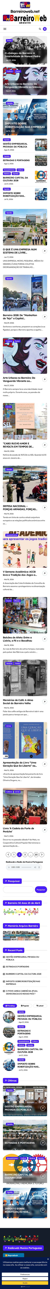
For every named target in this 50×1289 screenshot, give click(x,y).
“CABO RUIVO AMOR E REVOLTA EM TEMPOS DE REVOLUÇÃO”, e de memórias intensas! (20, 448)
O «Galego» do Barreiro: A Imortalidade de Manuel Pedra (22, 55)
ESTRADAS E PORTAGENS (16, 160)
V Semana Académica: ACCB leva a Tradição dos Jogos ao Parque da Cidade (20, 575)
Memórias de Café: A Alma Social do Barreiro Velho (18, 702)
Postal (9, 40)
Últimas (17, 601)
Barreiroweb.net (25, 11)
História (7, 174)
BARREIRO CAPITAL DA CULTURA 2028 (15, 179)
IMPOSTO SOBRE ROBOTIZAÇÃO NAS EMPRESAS (25, 125)
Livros (8, 407)
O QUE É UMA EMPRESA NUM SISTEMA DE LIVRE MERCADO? (20, 252)
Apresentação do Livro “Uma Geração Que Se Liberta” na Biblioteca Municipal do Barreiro (19, 767)
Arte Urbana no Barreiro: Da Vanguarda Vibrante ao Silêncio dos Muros (23, 87)
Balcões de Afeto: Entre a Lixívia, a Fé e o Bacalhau (17, 639)
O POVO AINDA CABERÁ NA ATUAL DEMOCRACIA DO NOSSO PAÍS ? (22, 992)
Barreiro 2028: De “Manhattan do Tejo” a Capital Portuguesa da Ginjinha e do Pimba (20, 320)
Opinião (10, 103)
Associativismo (9, 170)
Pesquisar (14, 881)
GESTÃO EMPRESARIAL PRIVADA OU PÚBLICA (15, 145)
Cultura (9, 71)
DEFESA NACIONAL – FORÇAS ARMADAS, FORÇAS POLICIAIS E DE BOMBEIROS (19, 511)
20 (36, 854)
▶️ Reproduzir (11, 1255)
